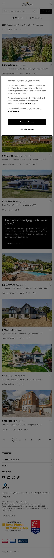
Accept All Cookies (27, 122)
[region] (27, 106)
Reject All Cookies (27, 129)
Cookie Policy (13, 111)
